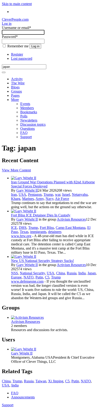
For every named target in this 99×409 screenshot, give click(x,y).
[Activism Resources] (27, 317)
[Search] (4, 72)
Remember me (17, 46)
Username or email (16, 28)
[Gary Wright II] (23, 178)
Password (10, 37)
